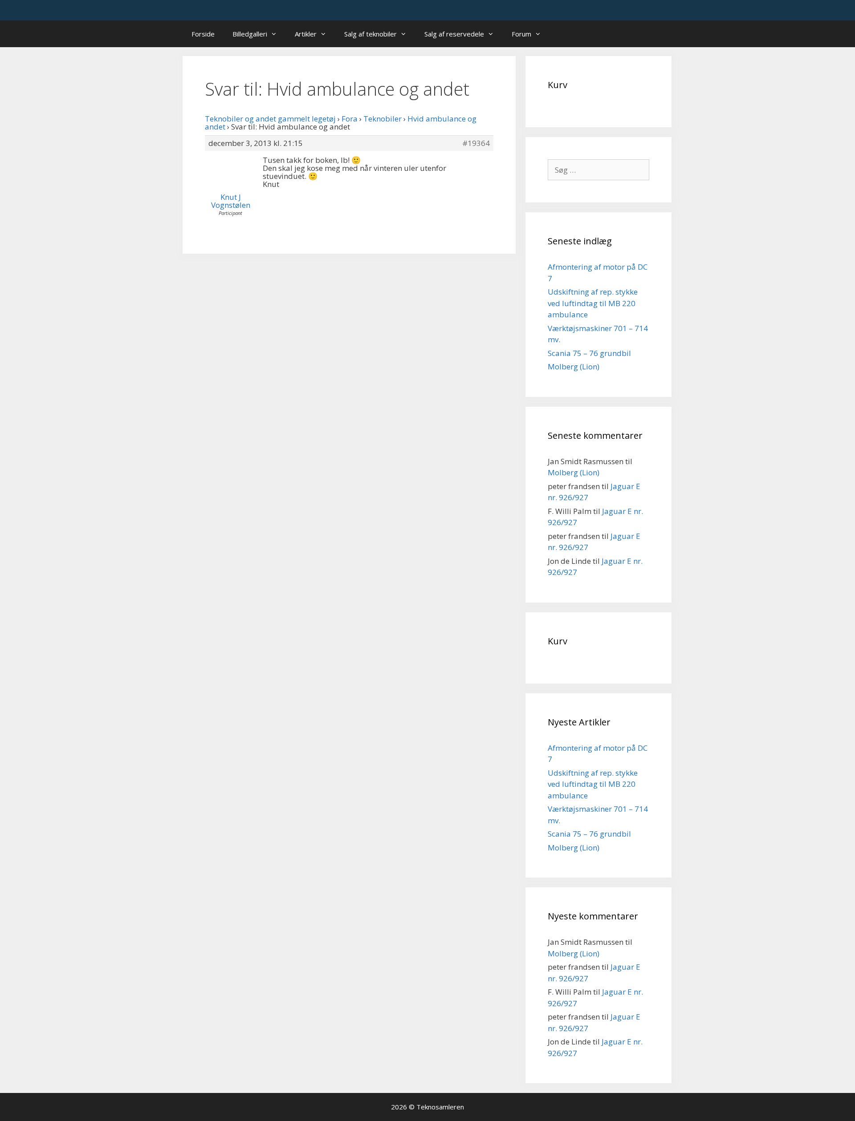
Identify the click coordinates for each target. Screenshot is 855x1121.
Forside (203, 33)
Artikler (306, 33)
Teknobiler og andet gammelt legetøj (270, 118)
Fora (350, 118)
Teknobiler (382, 118)
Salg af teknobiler (370, 33)
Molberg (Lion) (573, 366)
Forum (521, 33)
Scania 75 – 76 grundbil (589, 353)
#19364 (476, 143)
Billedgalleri (249, 33)
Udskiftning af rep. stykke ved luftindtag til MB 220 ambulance (593, 303)
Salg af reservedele (454, 33)
